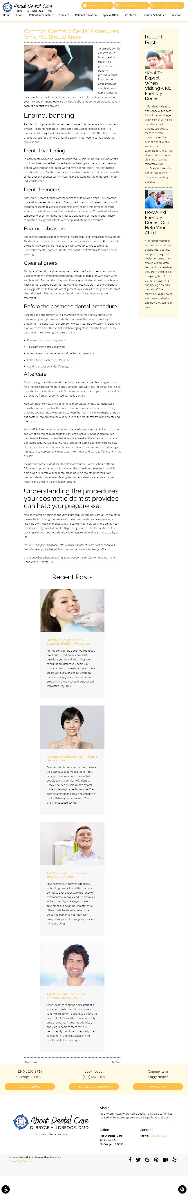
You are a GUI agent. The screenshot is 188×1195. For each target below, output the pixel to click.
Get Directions (30, 1086)
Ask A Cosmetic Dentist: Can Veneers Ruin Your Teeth (67, 996)
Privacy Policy (15, 1161)
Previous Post (31, 1061)
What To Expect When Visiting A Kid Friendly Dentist (158, 85)
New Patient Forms (99, 5)
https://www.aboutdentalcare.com (80, 545)
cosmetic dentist (110, 48)
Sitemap (28, 1161)
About (20, 15)
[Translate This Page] (182, 1189)
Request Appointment (94, 1086)
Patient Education (86, 15)
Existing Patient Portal (133, 5)
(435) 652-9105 (49, 549)
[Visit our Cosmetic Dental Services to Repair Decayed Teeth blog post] (72, 727)
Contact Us (131, 15)
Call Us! (168, 5)
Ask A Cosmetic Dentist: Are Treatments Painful (66, 874)
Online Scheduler (155, 15)
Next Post (115, 1061)
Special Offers (111, 15)
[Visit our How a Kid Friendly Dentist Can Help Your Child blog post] (159, 207)
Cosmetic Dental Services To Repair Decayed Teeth (72, 758)
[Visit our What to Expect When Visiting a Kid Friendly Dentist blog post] (159, 68)
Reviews (176, 15)
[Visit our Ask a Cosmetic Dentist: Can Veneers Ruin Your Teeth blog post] (72, 964)
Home (6, 15)
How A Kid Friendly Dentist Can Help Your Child (157, 222)
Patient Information (41, 15)
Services (64, 15)
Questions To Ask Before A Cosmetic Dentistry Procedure (68, 641)
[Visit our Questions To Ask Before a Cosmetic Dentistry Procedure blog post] (72, 610)
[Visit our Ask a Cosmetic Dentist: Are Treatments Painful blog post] (72, 843)
